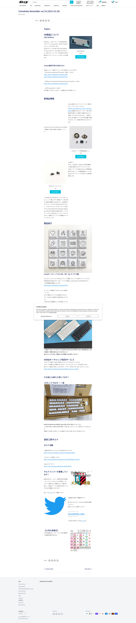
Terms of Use (21, 584)
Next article (88, 569)
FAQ (19, 595)
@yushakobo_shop (76, 513)
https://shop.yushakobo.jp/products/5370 (56, 285)
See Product (80, 57)
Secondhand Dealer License (25, 589)
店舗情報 (20, 600)
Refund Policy (22, 593)
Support (20, 598)
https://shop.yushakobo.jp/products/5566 (56, 74)
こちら (51, 492)
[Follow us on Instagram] (56, 614)
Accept (67, 316)
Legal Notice (21, 586)
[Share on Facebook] (41, 20)
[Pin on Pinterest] (43, 20)
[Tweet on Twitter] (46, 20)
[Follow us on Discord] (62, 614)
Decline (88, 316)
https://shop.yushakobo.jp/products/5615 (56, 83)
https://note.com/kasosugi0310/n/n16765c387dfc (57, 466)
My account (90, 3)
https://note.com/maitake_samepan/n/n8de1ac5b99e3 (59, 453)
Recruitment (21, 605)
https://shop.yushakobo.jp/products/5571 (56, 77)
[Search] (71, 2)
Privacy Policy (53, 312)
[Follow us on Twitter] (54, 614)
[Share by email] (49, 20)
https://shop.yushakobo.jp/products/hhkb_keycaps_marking (61, 369)
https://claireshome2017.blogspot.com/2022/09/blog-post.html (62, 459)
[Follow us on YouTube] (59, 614)
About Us (20, 602)
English (20, 613)
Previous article (49, 569)
